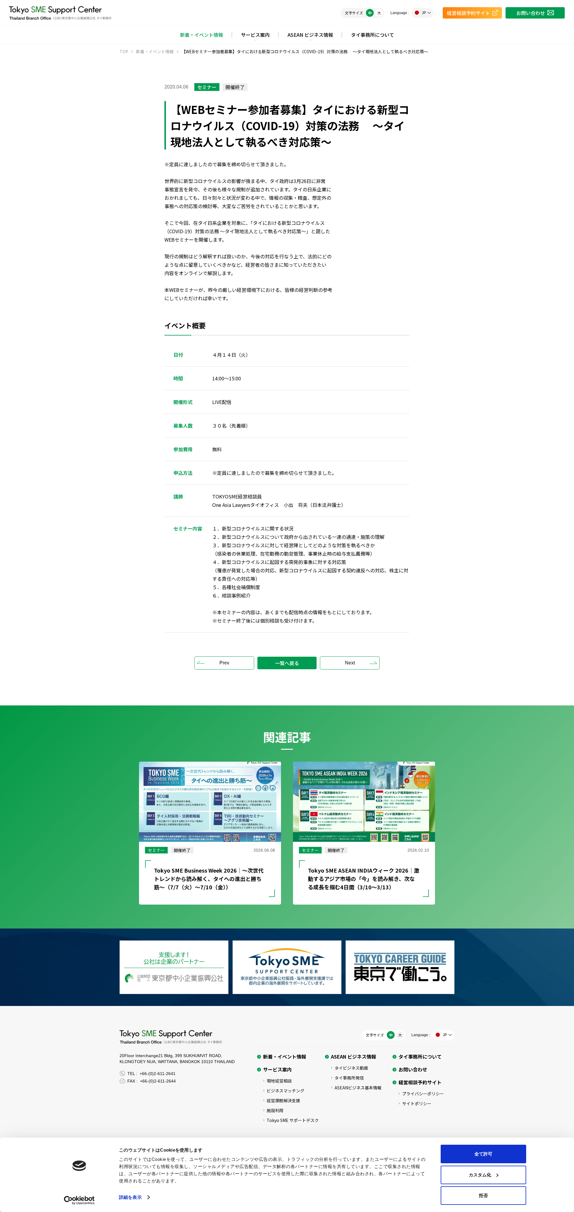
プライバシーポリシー (423, 1094)
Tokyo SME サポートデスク (293, 1120)
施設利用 (275, 1110)
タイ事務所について (372, 34)
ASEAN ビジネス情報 (310, 34)
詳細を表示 (130, 1197)
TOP (124, 51)
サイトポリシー (416, 1103)
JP (424, 13)
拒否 (483, 1195)
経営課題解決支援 (283, 1100)
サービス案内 (255, 34)
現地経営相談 (279, 1081)
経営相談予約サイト (420, 1082)
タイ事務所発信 (349, 1078)
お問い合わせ (413, 1069)
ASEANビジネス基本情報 (358, 1088)
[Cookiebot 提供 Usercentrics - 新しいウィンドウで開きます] (79, 1200)
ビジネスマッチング (285, 1091)
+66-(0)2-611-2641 (157, 1073)
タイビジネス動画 (351, 1068)
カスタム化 (480, 1174)
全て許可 (483, 1153)
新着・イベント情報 (201, 34)
